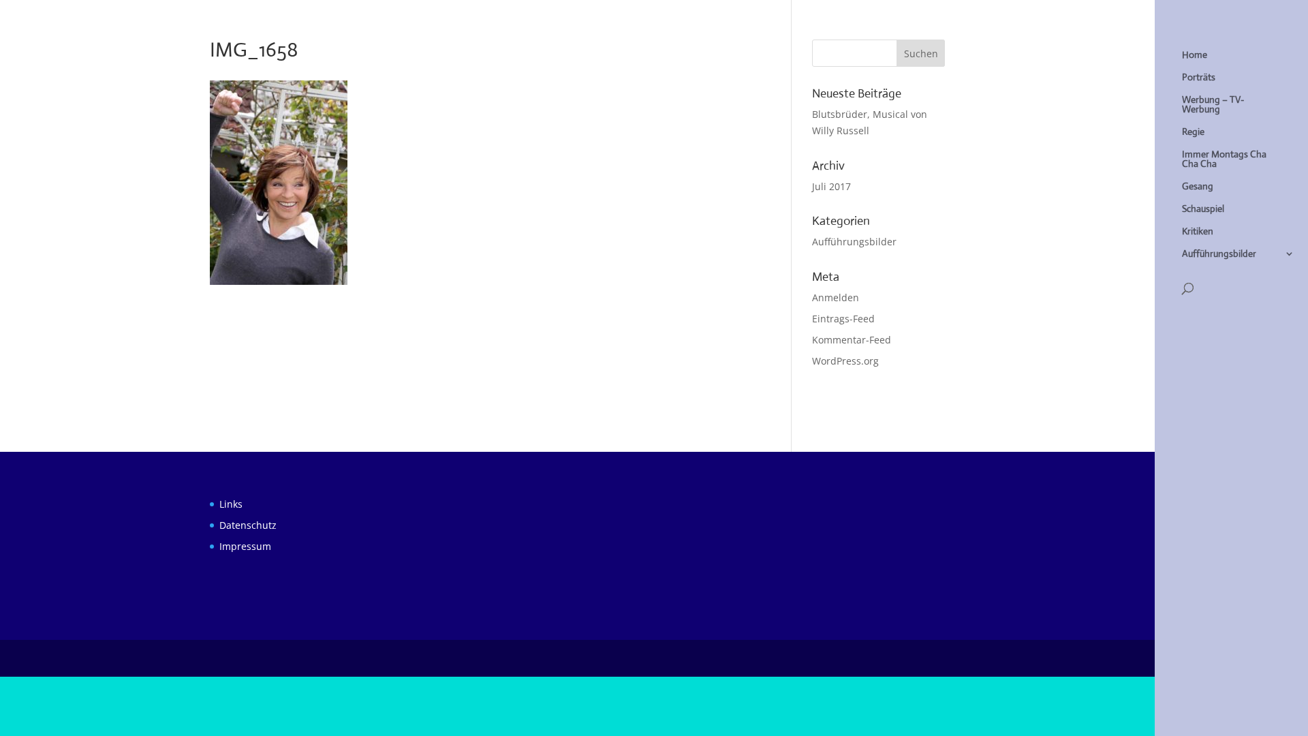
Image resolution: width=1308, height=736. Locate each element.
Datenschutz (248, 525)
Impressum (245, 546)
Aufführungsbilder (1219, 254)
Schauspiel (1203, 209)
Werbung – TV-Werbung (1213, 105)
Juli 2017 (831, 186)
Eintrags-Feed (843, 318)
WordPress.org (845, 360)
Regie (1193, 132)
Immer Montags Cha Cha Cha (1224, 159)
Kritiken (1197, 231)
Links (231, 503)
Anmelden (835, 297)
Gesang (1197, 186)
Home (1194, 55)
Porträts (1198, 77)
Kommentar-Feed (851, 339)
